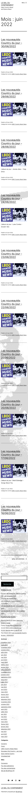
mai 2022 (4, 717)
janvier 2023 (5, 697)
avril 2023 (4, 689)
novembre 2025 (6, 642)
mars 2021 (4, 736)
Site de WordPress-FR (7, 771)
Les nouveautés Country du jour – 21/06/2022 (11, 354)
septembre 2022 (6, 707)
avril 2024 (4, 660)
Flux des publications (7, 766)
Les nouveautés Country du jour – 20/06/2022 (11, 404)
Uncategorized (5, 756)
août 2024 (4, 652)
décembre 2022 (6, 699)
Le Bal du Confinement (12, 788)
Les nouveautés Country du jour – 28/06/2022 (11, 143)
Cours (3, 746)
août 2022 (4, 709)
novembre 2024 (6, 647)
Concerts (4, 744)
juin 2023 (4, 684)
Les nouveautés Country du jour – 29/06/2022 (11, 93)
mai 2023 (4, 687)
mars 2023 (4, 692)
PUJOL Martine (5, 630)
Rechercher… (5, 574)
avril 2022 (4, 719)
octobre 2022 (5, 704)
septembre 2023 (6, 677)
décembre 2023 (6, 670)
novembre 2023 (6, 672)
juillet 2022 (4, 712)
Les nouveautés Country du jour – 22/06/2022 (11, 304)
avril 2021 (4, 734)
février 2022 (5, 724)
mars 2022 (4, 722)
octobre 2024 (5, 650)
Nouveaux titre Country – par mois (11, 751)
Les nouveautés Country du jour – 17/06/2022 (11, 455)
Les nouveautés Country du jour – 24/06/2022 (11, 199)
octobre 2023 (5, 674)
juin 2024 (4, 655)
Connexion (4, 763)
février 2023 (5, 694)
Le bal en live (17, 625)
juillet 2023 (4, 682)
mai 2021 (4, 731)
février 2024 (5, 665)
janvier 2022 (5, 726)
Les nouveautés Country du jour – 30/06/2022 (11, 43)
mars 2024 (4, 662)
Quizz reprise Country (7, 753)
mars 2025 (4, 645)
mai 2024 (4, 657)
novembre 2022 (6, 702)
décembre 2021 (5, 729)
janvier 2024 (5, 667)
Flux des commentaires (8, 768)
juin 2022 (4, 714)
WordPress (19, 791)
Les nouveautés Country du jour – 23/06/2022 (11, 254)
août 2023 (4, 679)
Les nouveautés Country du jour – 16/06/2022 (11, 510)
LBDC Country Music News (19, 74)
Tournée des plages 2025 (8, 598)
